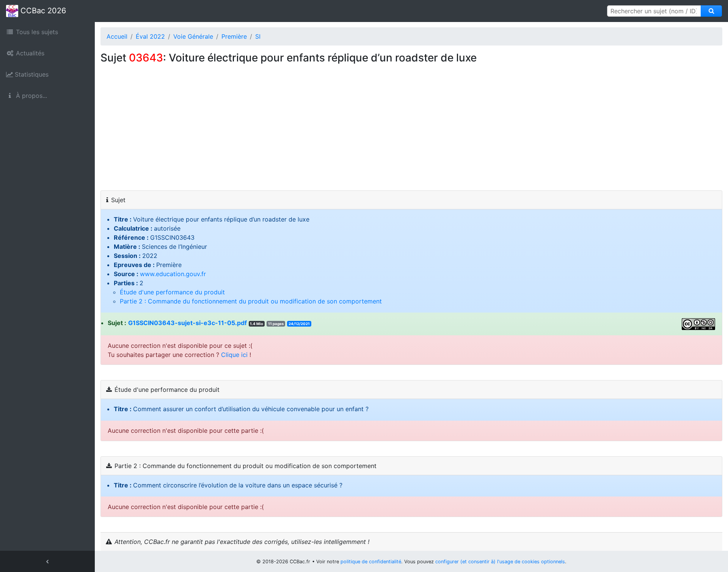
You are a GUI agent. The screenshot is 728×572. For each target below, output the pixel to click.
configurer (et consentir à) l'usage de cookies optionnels (500, 561)
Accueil (117, 36)
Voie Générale (193, 36)
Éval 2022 (150, 36)
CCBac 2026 (42, 10)
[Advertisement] (411, 133)
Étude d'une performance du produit (172, 292)
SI (257, 36)
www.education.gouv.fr (173, 274)
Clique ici (234, 354)
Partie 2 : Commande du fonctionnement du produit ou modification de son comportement (251, 301)
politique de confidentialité (370, 561)
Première (234, 36)
